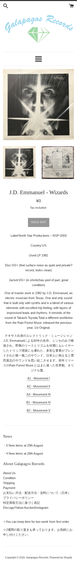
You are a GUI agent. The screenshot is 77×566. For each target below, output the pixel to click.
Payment (9, 488)
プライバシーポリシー (18, 497)
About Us (9, 473)
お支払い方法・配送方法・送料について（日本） (37, 493)
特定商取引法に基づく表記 (21, 502)
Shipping (9, 483)
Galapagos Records (37, 557)
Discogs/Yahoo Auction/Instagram (25, 507)
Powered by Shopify (61, 557)
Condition (9, 478)
